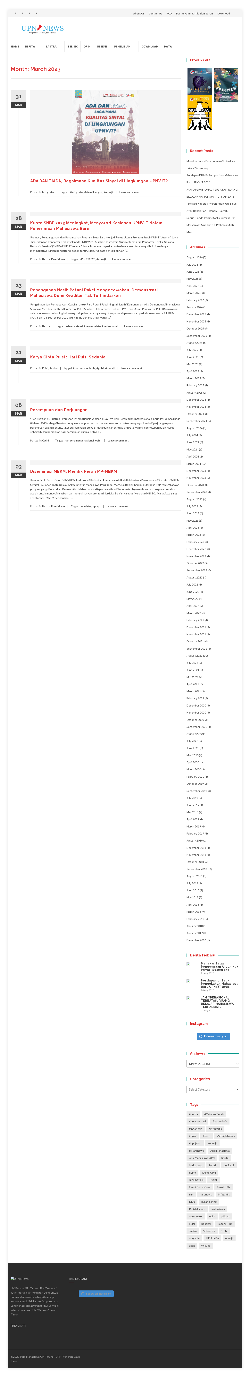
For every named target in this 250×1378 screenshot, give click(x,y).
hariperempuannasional (79, 440)
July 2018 (192, 883)
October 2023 (195, 485)
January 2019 (195, 840)
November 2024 (196, 406)
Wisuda (205, 1245)
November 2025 (196, 321)
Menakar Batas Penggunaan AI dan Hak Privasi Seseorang (219, 966)
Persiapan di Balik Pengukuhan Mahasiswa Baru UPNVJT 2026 (219, 983)
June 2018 (193, 890)
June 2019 (193, 805)
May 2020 (192, 755)
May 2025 (192, 364)
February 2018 (195, 918)
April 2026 (193, 285)
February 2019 (195, 833)
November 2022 (196, 556)
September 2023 (197, 492)
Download (223, 13)
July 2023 (192, 506)
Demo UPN (209, 1172)
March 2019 (194, 826)
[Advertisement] (96, 553)
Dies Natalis (196, 1179)
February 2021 (195, 698)
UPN (224, 1231)
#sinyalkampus (93, 192)
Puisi (45, 368)
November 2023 (196, 477)
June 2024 (193, 442)
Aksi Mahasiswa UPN (202, 1158)
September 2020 (197, 726)
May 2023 (192, 520)
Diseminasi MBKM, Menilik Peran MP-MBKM (73, 471)
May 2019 (192, 812)
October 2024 (195, 413)
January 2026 (195, 307)
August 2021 (195, 655)
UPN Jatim (212, 1238)
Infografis (48, 192)
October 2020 (195, 719)
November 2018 (196, 854)
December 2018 (196, 847)
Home (15, 46)
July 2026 (192, 264)
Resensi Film (224, 1223)
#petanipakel (110, 326)
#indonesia (195, 1128)
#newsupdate (92, 326)
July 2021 (192, 662)
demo (192, 1172)
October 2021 (195, 641)
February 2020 (195, 776)
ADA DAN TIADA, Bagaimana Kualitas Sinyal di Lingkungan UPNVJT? (99, 181)
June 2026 (193, 271)
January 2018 (195, 926)
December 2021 (196, 627)
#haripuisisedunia (84, 368)
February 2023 (195, 541)
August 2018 (195, 876)
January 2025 (195, 392)
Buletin (213, 1165)
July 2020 (192, 741)
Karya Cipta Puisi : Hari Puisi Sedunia (68, 357)
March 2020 (194, 769)
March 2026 (194, 293)
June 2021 (193, 670)
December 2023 (196, 470)
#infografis (76, 192)
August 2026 (195, 257)
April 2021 (193, 684)
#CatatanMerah (214, 1114)
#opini (192, 1136)
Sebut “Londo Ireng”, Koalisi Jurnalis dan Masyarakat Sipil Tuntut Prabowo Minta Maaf (211, 225)
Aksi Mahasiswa (220, 1150)
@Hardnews (196, 1150)
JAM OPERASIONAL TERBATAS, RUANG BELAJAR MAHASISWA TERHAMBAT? (217, 1002)
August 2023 (195, 499)
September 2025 (197, 335)
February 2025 (195, 385)
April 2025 (193, 371)
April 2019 (193, 819)
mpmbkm (85, 506)
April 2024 (193, 456)
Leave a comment (130, 192)
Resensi (102, 46)
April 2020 (193, 762)
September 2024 (197, 421)
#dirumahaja (219, 1121)
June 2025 (193, 357)
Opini (87, 46)
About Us (138, 13)
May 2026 (192, 278)
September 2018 (197, 869)
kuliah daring (209, 1201)
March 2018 (194, 911)
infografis (224, 1194)
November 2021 (196, 634)
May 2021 (192, 677)
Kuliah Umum (197, 1209)
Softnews (209, 1231)
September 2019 (197, 790)
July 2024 (192, 435)
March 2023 (194, 534)
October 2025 (195, 328)
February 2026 (195, 300)
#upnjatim (195, 1143)
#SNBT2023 (87, 259)
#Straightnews (226, 1136)
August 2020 (195, 733)
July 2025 (192, 349)
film (191, 1194)
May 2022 (192, 598)
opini (98, 440)
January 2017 (195, 933)
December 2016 (196, 940)
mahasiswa (218, 1209)
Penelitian (122, 46)
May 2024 (192, 449)
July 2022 (192, 584)
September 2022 (197, 570)
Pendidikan (58, 259)
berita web (195, 1165)
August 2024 (195, 428)
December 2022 (196, 549)
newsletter (196, 1216)
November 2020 (196, 712)
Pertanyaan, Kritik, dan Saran (194, 13)
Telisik (73, 46)
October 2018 (195, 861)
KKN (192, 1201)
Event (213, 1179)
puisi (192, 1223)
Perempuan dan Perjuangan (59, 409)
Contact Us (155, 13)
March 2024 (194, 463)
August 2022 (195, 577)
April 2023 (193, 527)
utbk (192, 1245)
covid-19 (229, 1165)
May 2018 (192, 897)
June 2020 (193, 748)
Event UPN (223, 1187)
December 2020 (196, 705)
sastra (193, 1231)
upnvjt (97, 506)
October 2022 (195, 563)
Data (168, 46)
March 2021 (194, 691)
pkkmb (225, 1216)
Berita (30, 46)
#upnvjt (108, 192)
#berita (193, 1114)
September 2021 (197, 648)
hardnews (206, 1194)
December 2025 (196, 314)
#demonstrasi (74, 326)
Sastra (51, 46)
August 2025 (195, 342)
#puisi (100, 368)
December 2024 (196, 399)
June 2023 (193, 513)
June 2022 (193, 591)
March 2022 (194, 613)
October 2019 (195, 783)
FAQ (169, 13)
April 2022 (193, 605)
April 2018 (193, 904)
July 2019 (192, 798)
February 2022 (195, 620)
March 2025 (194, 378)
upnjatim (194, 1238)
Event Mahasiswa (199, 1187)
